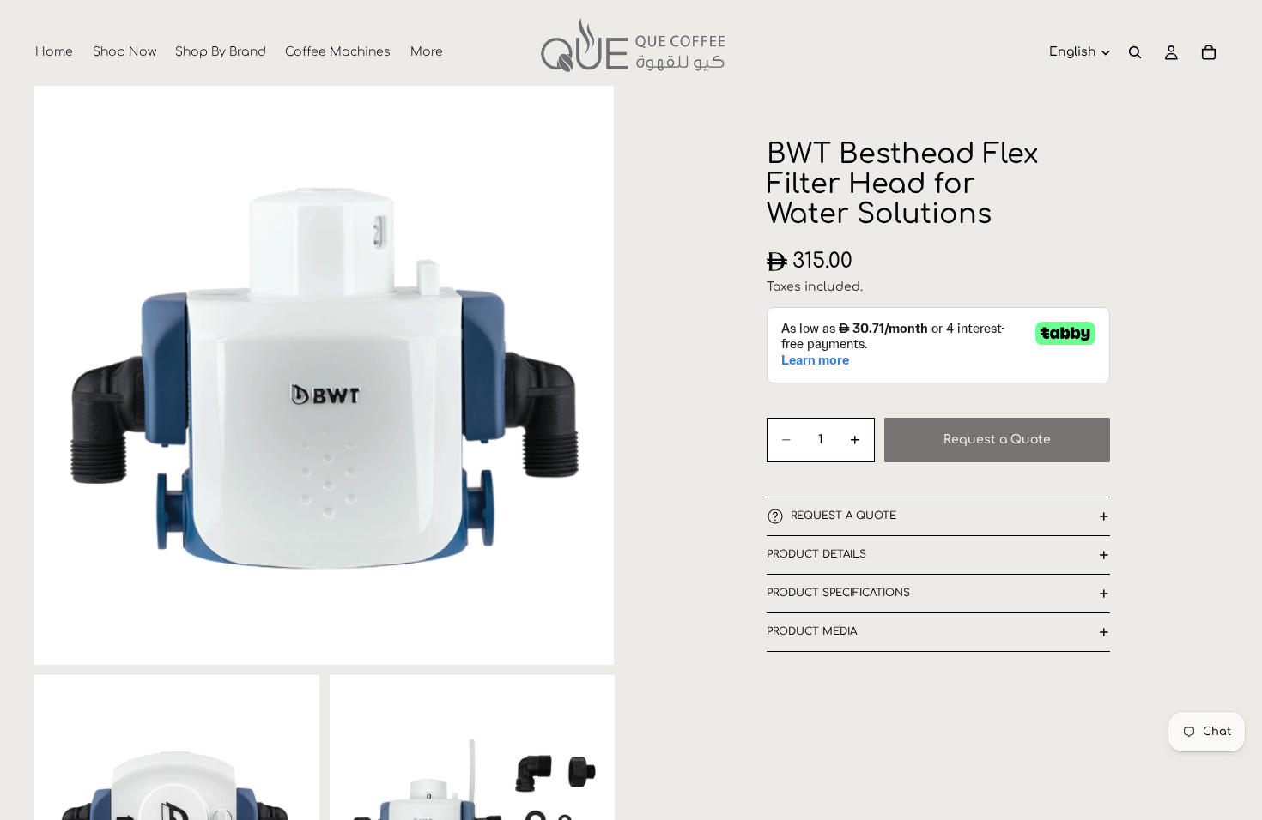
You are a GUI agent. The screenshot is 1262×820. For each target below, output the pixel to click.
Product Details (816, 554)
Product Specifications (838, 593)
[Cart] (1209, 52)
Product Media (812, 631)
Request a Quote (997, 439)
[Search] (1135, 52)
